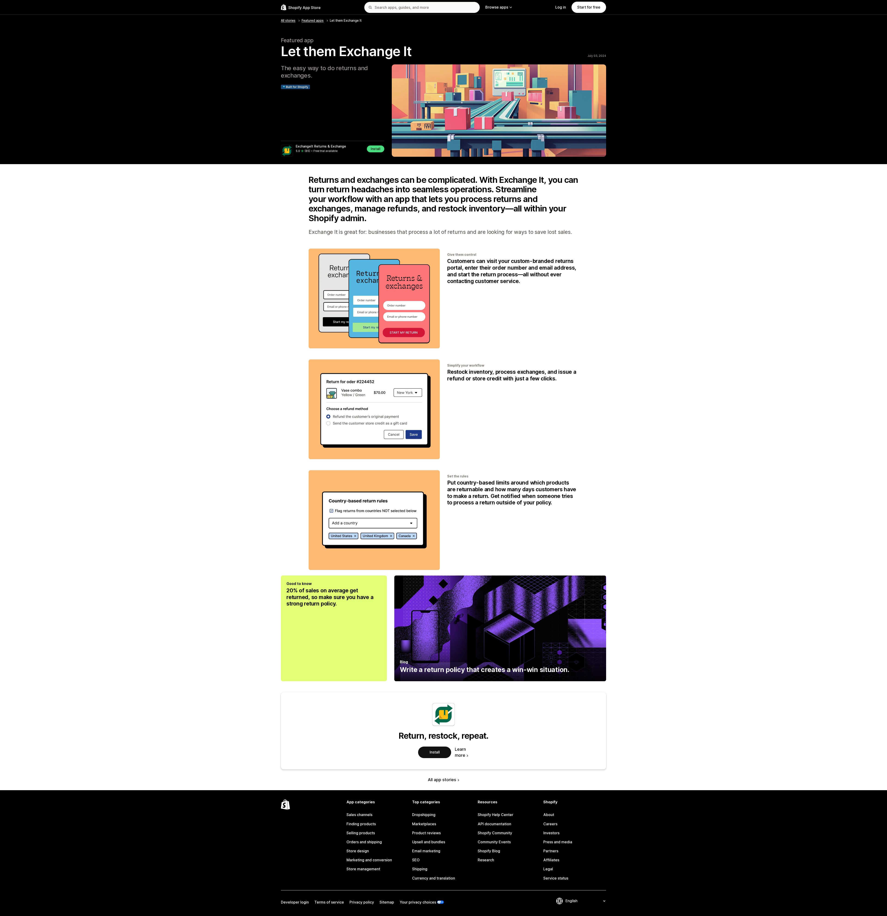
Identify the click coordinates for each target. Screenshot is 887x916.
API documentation (494, 824)
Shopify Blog (489, 851)
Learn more (460, 752)
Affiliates (551, 860)
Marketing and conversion (369, 860)
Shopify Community (495, 833)
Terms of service (329, 902)
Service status (555, 878)
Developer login (295, 902)
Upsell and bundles (428, 842)
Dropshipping (423, 814)
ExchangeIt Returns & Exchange (321, 146)
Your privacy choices (418, 902)
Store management (363, 869)
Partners (550, 851)
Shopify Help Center (495, 814)
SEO (416, 860)
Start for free (588, 7)
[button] (332, 151)
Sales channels (359, 814)
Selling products (360, 833)
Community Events (494, 842)
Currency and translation (433, 878)
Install (375, 149)
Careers (550, 824)
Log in (560, 7)
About (548, 814)
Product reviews (426, 833)
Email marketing (426, 851)
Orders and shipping (364, 842)
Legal (548, 869)
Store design (357, 851)
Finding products (361, 824)
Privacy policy (361, 902)
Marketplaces (424, 824)
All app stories (442, 779)
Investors (551, 833)
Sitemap (387, 902)
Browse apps (496, 7)
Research (486, 860)
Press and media (557, 842)
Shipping (419, 869)
